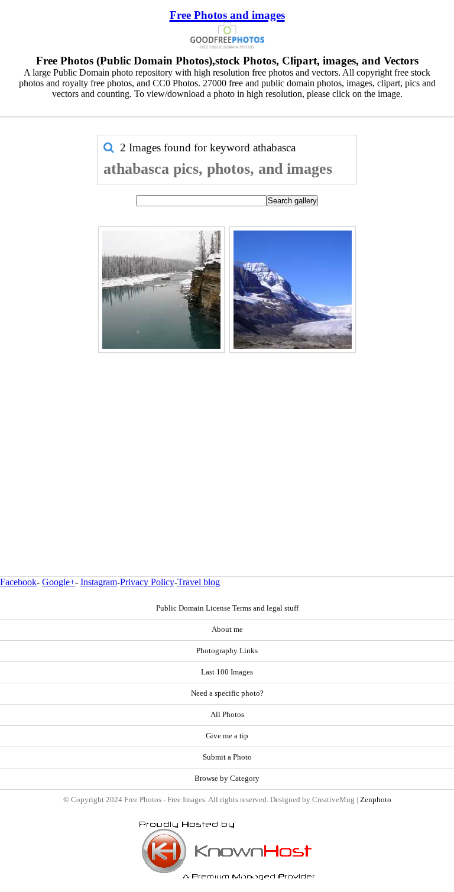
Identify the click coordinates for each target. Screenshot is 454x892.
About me (227, 629)
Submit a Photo (227, 757)
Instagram (98, 582)
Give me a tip (227, 736)
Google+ (58, 582)
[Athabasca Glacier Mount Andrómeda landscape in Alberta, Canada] (292, 289)
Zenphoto (375, 800)
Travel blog (198, 582)
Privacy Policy (147, 582)
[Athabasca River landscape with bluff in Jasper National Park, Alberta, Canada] (161, 289)
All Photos (227, 715)
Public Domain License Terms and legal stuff (227, 608)
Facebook (18, 582)
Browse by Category (227, 778)
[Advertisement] (227, 439)
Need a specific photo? (227, 693)
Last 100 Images (227, 672)
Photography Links (227, 651)
